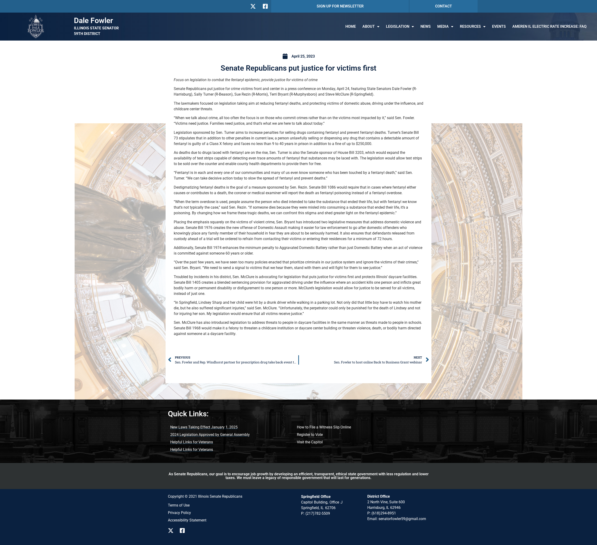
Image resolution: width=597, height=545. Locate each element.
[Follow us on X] (253, 6)
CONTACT (443, 6)
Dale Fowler (93, 20)
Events (499, 26)
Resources (470, 26)
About (368, 26)
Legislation (397, 26)
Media (443, 26)
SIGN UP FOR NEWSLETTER (340, 6)
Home (350, 26)
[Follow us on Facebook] (265, 6)
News (425, 26)
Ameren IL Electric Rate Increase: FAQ (549, 26)
